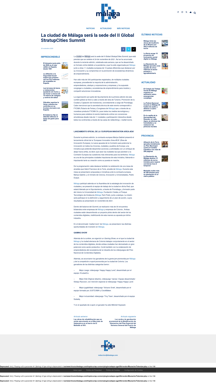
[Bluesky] (190, 12)
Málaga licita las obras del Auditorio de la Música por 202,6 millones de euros (151, 45)
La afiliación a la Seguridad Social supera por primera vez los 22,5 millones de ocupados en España (51, 78)
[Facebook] (178, 12)
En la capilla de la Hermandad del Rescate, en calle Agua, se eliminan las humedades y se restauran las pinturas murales (152, 121)
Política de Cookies (113, 370)
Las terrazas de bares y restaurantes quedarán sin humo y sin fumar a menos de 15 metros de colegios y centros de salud (51, 93)
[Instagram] (182, 12)
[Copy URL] (133, 49)
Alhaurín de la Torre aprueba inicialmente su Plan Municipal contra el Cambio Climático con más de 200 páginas (152, 147)
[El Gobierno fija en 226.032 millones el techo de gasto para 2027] (65, 117)
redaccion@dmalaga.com (108, 355)
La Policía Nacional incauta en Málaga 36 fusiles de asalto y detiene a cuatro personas (152, 107)
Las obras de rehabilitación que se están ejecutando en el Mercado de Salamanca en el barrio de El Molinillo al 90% (88, 322)
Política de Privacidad (94, 370)
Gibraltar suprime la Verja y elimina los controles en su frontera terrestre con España (51, 106)
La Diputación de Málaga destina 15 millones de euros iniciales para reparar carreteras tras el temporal (152, 161)
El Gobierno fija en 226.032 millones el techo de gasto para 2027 (51, 118)
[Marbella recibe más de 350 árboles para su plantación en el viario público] (165, 173)
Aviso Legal (77, 370)
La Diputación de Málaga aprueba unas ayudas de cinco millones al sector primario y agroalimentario (152, 69)
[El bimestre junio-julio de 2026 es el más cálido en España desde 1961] (65, 65)
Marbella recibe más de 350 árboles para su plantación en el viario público (151, 173)
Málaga (87, 56)
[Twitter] (186, 12)
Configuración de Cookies (133, 370)
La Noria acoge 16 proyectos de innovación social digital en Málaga (151, 56)
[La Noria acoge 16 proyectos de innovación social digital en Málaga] (165, 55)
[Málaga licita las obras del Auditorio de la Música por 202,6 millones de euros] (165, 43)
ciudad (79, 56)
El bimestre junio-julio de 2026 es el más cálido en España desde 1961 (51, 66)
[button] (195, 13)
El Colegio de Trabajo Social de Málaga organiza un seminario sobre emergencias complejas (152, 93)
